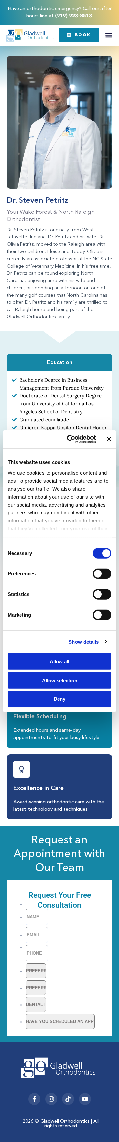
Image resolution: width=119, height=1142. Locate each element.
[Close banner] (109, 439)
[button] (108, 35)
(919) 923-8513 (73, 16)
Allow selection (59, 680)
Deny (59, 699)
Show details (83, 641)
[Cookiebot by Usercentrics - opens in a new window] (71, 439)
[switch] (102, 574)
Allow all (59, 661)
